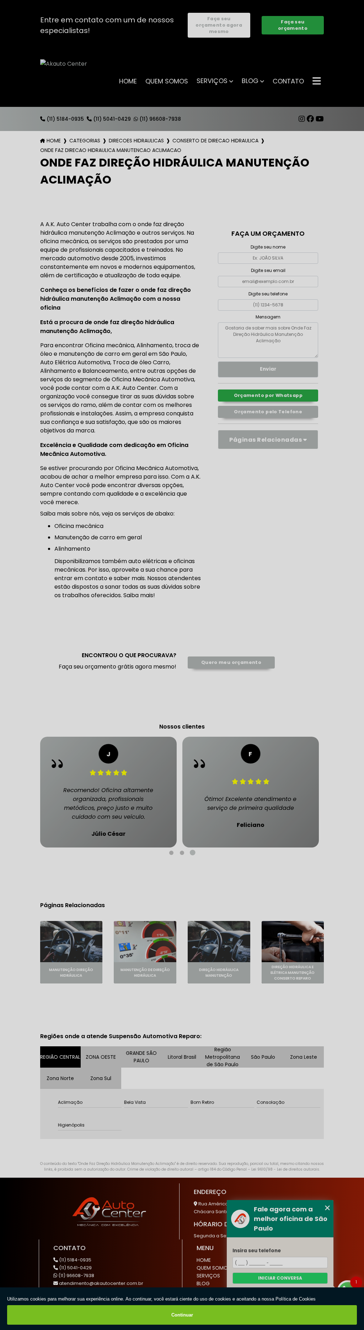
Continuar (182, 1315)
